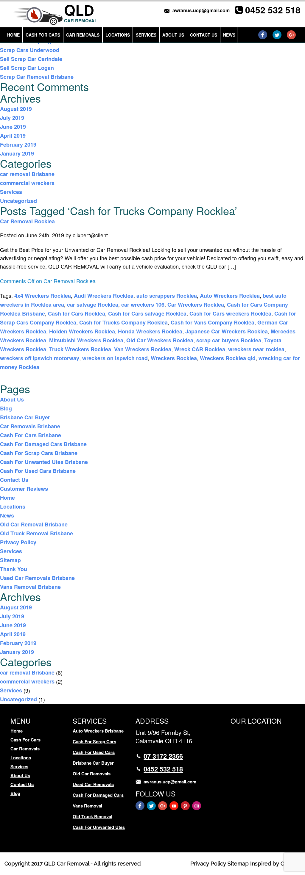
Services (146, 35)
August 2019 (16, 109)
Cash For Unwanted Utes (99, 827)
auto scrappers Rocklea (166, 295)
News (229, 35)
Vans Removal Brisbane (30, 587)
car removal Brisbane (27, 174)
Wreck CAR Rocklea (199, 349)
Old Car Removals (92, 773)
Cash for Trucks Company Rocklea (123, 322)
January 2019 (17, 153)
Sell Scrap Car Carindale (31, 59)
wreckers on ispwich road (115, 358)
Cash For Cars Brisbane (30, 435)
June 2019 (13, 127)
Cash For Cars (43, 35)
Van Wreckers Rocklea (142, 349)
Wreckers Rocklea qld (228, 358)
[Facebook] (262, 34)
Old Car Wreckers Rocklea (159, 340)
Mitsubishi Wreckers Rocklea (86, 340)
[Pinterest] (185, 805)
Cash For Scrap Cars (94, 741)
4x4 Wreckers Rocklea (42, 295)
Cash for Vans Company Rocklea (212, 322)
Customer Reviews (24, 489)
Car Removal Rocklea (27, 221)
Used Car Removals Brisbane (37, 578)
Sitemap (10, 560)
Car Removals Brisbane (30, 426)
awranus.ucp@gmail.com (201, 10)
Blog (6, 408)
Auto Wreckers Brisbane (98, 730)
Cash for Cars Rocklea (76, 313)
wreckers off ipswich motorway (39, 358)
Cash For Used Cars (94, 752)
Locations (117, 35)
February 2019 (18, 144)
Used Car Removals (93, 784)
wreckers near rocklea (256, 349)
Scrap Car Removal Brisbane (37, 77)
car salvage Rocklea (92, 304)
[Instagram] (196, 805)
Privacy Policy (18, 542)
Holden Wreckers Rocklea (82, 331)
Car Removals (82, 35)
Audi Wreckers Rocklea (103, 295)
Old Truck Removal (92, 816)
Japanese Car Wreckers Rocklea (226, 331)
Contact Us (203, 35)
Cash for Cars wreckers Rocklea (230, 313)
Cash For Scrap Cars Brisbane (38, 453)
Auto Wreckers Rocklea (230, 295)
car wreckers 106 (142, 304)
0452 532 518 (273, 9)
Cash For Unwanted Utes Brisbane (44, 462)
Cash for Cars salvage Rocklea (147, 313)
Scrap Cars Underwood (29, 50)
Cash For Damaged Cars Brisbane (43, 444)
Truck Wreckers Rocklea (80, 349)
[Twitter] (277, 34)
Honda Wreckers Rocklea (150, 331)
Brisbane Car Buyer (25, 417)
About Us (173, 35)
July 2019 (12, 118)
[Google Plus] (291, 34)
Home (13, 35)
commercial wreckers (27, 183)
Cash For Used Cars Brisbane (38, 471)
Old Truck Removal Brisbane (36, 533)
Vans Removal (87, 805)
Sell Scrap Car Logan (27, 68)
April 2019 (13, 135)
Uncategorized (18, 201)
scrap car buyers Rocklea (228, 340)
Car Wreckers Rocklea (195, 304)
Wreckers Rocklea (174, 358)
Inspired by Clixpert (275, 863)
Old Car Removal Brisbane (34, 524)
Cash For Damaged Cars (98, 795)
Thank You (13, 569)
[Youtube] (173, 805)
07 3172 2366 (163, 756)
